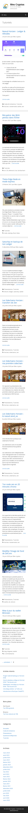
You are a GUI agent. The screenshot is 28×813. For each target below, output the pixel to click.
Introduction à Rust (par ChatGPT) (13, 691)
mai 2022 (6, 772)
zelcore (13, 602)
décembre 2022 (8, 767)
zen (23, 106)
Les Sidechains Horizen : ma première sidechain (13, 362)
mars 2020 (6, 800)
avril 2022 (6, 774)
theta (18, 233)
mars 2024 (6, 753)
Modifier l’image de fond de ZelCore (13, 552)
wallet (19, 106)
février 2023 (6, 762)
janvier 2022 (7, 781)
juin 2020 (6, 793)
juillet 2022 (6, 769)
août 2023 (6, 755)
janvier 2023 (7, 765)
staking (10, 233)
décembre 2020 (8, 788)
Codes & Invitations (10, 104)
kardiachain (21, 170)
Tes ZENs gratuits (8, 708)
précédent (6, 662)
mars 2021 (6, 784)
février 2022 (6, 779)
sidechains (12, 352)
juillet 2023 (6, 757)
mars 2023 (6, 760)
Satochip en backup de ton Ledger (12, 242)
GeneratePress (14, 810)
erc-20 (6, 170)
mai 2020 (6, 795)
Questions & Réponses (10, 735)
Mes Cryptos (17, 4)
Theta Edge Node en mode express (11, 180)
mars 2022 (6, 776)
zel (9, 602)
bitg (5, 651)
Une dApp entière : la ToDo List (12, 689)
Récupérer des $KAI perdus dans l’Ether (11, 116)
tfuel (14, 233)
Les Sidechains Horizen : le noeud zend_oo (13, 414)
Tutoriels (19, 104)
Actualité (6, 728)
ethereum (12, 170)
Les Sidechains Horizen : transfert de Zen (13, 301)
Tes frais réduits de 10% (10, 714)
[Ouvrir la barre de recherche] (25, 15)
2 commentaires (9, 654)
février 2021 (6, 786)
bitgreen (9, 651)
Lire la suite (5, 99)
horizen (6, 106)
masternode (13, 106)
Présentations (8, 289)
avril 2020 (6, 798)
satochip (16, 292)
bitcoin (6, 292)
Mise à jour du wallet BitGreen (11, 611)
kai (16, 170)
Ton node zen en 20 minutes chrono (11, 485)
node (5, 233)
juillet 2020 (6, 791)
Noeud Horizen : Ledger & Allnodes (13, 32)
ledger (11, 292)
